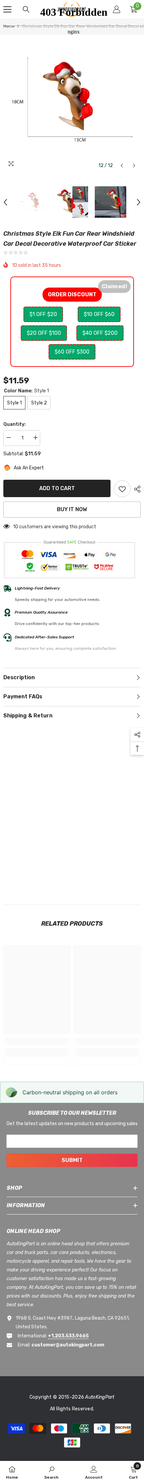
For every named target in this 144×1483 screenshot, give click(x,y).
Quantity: (14, 424)
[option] (34, 202)
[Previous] (122, 165)
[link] (36, 1041)
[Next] (134, 165)
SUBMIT (72, 1160)
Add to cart (57, 488)
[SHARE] (136, 489)
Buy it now (72, 509)
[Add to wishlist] (122, 488)
